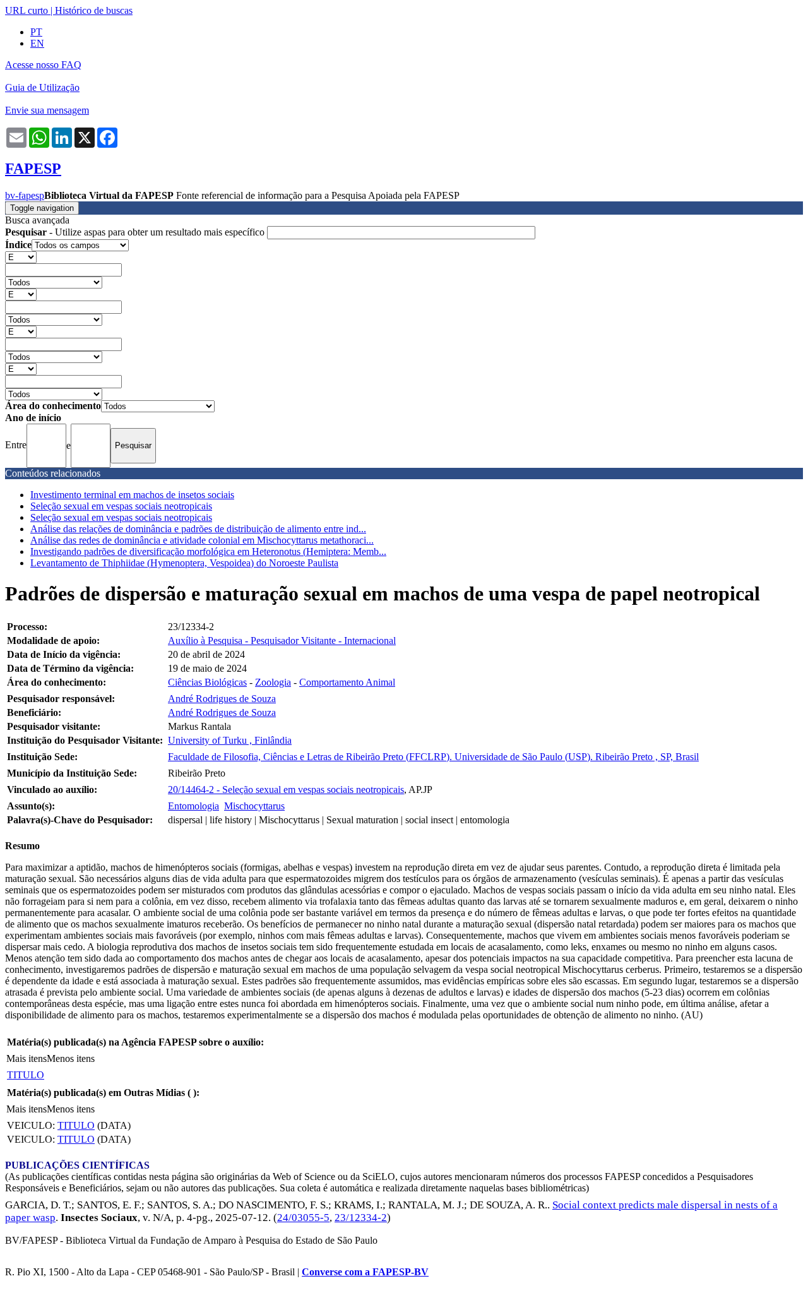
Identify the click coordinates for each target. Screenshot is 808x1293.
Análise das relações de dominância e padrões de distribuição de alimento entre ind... (198, 528)
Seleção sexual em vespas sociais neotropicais (121, 506)
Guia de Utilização (42, 87)
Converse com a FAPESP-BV (365, 1271)
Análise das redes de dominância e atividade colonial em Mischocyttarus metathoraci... (202, 540)
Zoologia (273, 682)
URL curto (26, 10)
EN (37, 43)
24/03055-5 (303, 1218)
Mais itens (26, 1058)
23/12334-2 (361, 1218)
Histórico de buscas (94, 10)
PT (36, 32)
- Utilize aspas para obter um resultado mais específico (136, 232)
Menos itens (71, 1058)
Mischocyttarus (254, 806)
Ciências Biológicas (207, 682)
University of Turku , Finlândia (230, 740)
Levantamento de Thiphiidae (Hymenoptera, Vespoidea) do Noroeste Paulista (184, 562)
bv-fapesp (24, 195)
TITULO (25, 1075)
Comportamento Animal (347, 682)
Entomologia (193, 806)
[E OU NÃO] (21, 256)
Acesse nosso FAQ (43, 64)
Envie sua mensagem (47, 110)
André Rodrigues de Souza (222, 698)
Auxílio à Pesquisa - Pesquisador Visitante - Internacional (282, 640)
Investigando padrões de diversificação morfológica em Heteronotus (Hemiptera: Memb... (208, 551)
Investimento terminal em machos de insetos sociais (132, 494)
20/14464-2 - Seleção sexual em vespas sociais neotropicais (286, 789)
